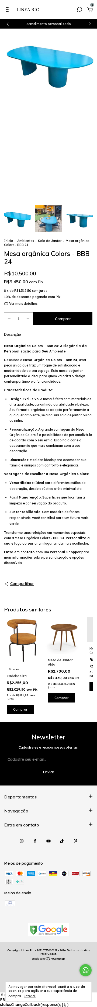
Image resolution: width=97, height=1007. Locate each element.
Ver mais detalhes (22, 304)
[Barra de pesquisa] (79, 10)
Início (8, 241)
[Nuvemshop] (48, 959)
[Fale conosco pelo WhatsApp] (85, 970)
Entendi (30, 996)
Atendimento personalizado (48, 24)
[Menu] (8, 10)
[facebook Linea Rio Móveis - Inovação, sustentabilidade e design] (35, 841)
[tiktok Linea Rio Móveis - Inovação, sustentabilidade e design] (62, 841)
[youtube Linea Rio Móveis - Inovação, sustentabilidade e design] (48, 841)
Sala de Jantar (50, 241)
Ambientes (25, 241)
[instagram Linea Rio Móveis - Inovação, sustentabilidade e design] (21, 841)
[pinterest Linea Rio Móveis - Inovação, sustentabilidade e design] (75, 841)
